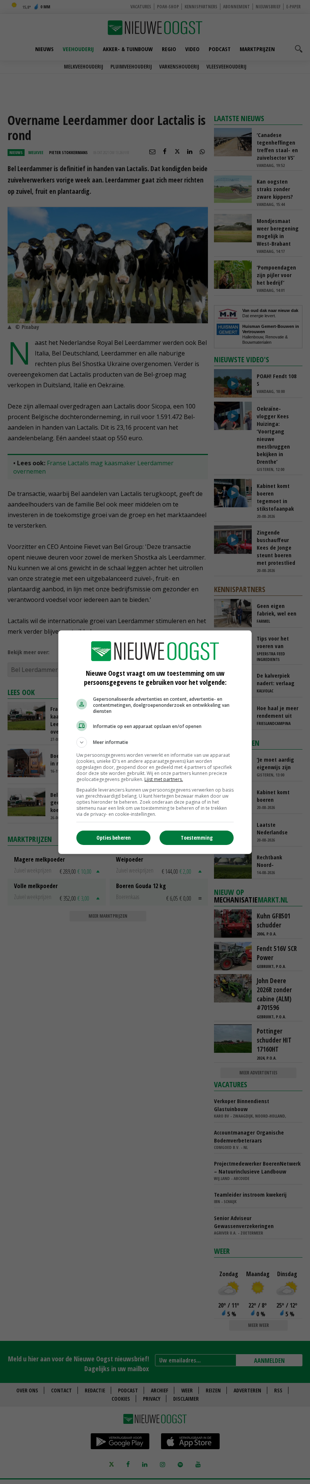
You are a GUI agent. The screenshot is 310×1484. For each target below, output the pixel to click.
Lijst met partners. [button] (163, 779)
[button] (155, 742)
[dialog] (155, 742)
